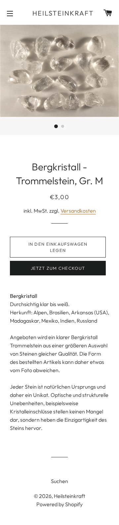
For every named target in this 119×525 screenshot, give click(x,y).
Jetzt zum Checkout (58, 268)
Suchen (59, 481)
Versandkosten (78, 210)
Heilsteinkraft (59, 13)
